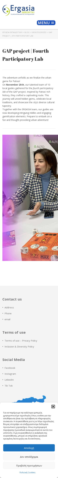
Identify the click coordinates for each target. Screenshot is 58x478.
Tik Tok (9, 385)
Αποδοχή (29, 447)
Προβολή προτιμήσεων (29, 465)
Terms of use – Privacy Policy (21, 340)
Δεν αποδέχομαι (29, 456)
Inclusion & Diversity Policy (19, 346)
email (7, 319)
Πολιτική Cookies (27, 472)
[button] (53, 406)
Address (9, 307)
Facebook (10, 367)
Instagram (10, 373)
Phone (8, 313)
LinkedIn (9, 379)
